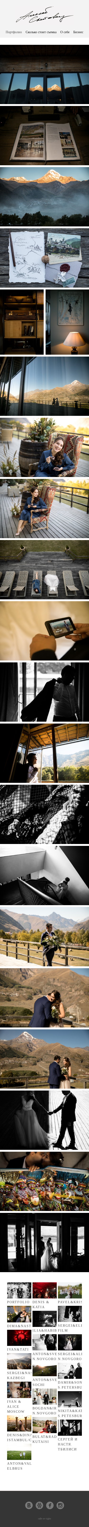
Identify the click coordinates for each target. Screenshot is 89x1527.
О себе (65, 32)
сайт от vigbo (44, 1518)
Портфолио (14, 32)
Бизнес (78, 32)
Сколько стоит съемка (41, 32)
